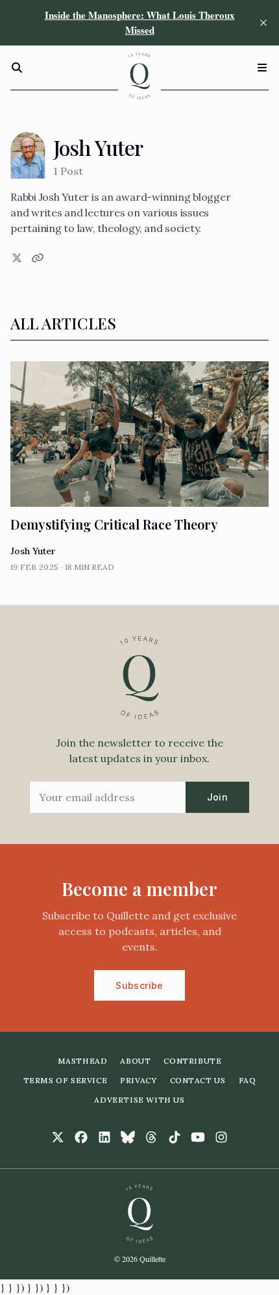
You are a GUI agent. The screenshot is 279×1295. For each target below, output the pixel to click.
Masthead (83, 1061)
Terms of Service (65, 1080)
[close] (263, 22)
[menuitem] (83, 1061)
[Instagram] (221, 1137)
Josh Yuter (33, 551)
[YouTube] (198, 1137)
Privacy (138, 1080)
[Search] (16, 67)
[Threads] (151, 1137)
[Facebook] (81, 1137)
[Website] (36, 257)
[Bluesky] (128, 1137)
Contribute (192, 1061)
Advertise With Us (139, 1100)
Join (217, 796)
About (135, 1061)
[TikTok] (174, 1137)
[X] (15, 257)
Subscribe (139, 985)
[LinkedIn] (104, 1137)
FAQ (247, 1080)
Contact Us (198, 1080)
